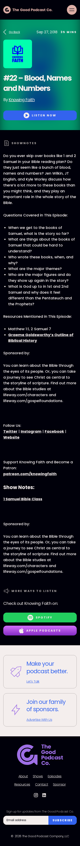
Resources (22, 784)
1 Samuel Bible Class (22, 499)
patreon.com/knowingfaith (30, 473)
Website (11, 437)
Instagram (31, 431)
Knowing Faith (22, 100)
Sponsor (59, 784)
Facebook (54, 431)
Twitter (10, 431)
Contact (41, 784)
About (23, 776)
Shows (38, 776)
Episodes (55, 776)
